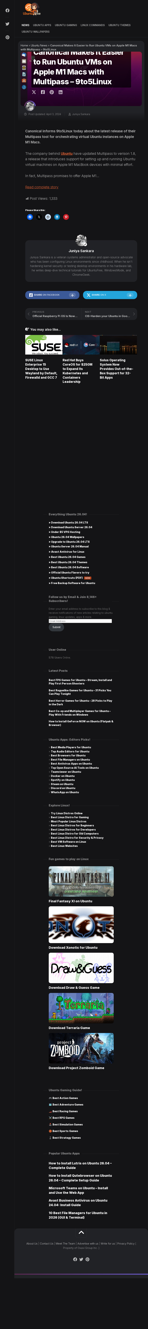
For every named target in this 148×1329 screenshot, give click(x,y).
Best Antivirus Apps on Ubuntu (71, 763)
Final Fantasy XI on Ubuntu (70, 901)
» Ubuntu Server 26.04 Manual (69, 546)
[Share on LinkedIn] (60, 92)
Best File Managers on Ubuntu (70, 759)
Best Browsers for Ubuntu (68, 755)
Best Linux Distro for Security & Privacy (77, 837)
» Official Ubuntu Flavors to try (69, 572)
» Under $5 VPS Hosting (64, 531)
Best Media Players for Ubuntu (71, 747)
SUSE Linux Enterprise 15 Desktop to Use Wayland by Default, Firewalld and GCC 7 (41, 368)
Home (24, 45)
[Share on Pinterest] (51, 92)
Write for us (108, 1243)
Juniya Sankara (81, 114)
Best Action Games (65, 1098)
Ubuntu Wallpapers (36, 31)
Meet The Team (65, 1243)
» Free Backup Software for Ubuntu (72, 583)
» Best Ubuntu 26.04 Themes (68, 562)
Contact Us (46, 1243)
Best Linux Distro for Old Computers (75, 833)
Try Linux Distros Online (66, 813)
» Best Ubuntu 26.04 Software (69, 567)
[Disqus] (81, 438)
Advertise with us (87, 1243)
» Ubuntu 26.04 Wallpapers (66, 537)
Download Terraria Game (69, 1028)
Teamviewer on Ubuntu (66, 771)
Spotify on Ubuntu (63, 779)
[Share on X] (34, 92)
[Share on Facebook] (42, 92)
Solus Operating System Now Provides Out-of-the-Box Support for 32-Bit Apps (116, 368)
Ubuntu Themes (119, 25)
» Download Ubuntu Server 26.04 (70, 527)
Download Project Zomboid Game (76, 1068)
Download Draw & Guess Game (74, 987)
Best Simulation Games (68, 1124)
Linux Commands (93, 25)
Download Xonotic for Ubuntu (73, 947)
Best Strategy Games (67, 1137)
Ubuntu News (39, 45)
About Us (32, 1243)
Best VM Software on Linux (68, 841)
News (25, 25)
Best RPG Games (64, 1117)
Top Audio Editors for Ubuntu (70, 751)
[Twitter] (7, 24)
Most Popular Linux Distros (68, 821)
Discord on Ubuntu (63, 788)
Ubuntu (67, 154)
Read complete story (41, 187)
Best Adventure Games (68, 1104)
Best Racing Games (65, 1111)
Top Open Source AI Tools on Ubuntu (75, 767)
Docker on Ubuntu (63, 775)
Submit (56, 627)
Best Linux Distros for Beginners (72, 825)
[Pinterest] (7, 37)
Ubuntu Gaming (66, 25)
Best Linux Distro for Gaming (70, 817)
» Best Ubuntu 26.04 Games (67, 556)
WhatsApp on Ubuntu (65, 792)
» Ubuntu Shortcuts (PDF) (69, 577)
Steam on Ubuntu (62, 784)
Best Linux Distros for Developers (73, 829)
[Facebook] (7, 10)
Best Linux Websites (64, 845)
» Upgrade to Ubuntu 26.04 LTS (69, 541)
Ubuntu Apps (42, 25)
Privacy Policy (125, 1243)
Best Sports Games (65, 1131)
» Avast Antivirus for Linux (66, 551)
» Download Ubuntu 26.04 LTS (68, 522)
